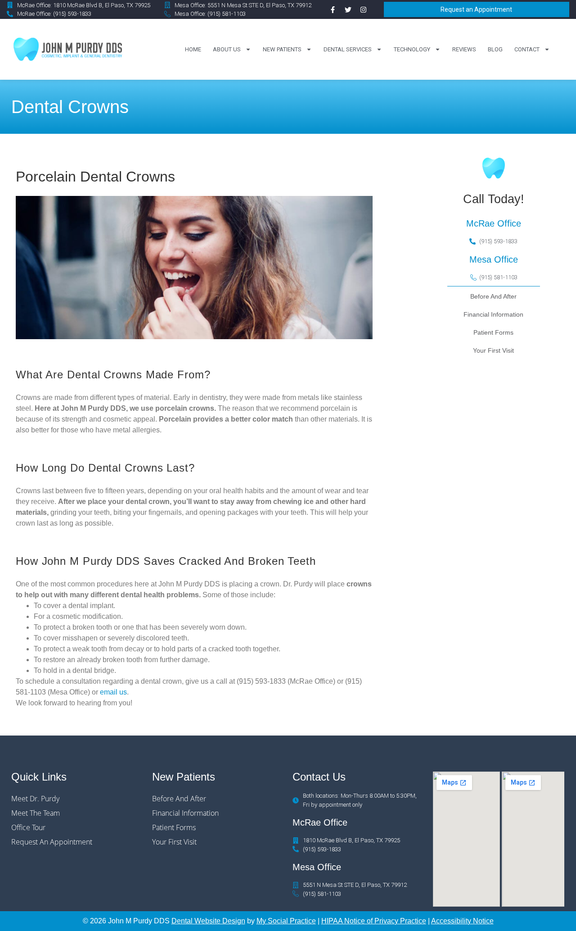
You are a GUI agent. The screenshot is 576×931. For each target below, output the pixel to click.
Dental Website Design (208, 921)
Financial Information (185, 813)
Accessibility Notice (462, 921)
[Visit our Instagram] (363, 9)
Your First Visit (174, 842)
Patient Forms (174, 827)
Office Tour (28, 827)
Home (193, 49)
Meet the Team (35, 813)
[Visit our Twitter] (348, 9)
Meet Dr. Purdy (35, 799)
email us (113, 692)
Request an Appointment (51, 842)
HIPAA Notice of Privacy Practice (373, 921)
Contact (527, 49)
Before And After (179, 799)
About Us (227, 49)
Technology (412, 49)
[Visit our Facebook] (332, 9)
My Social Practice (286, 921)
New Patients (282, 49)
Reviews (464, 49)
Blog (495, 49)
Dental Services (348, 49)
